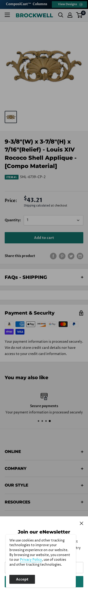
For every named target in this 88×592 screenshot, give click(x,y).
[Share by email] (80, 256)
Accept (22, 579)
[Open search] (60, 15)
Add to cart (44, 237)
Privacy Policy (31, 559)
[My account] (70, 15)
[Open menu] (7, 15)
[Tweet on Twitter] (71, 256)
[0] (79, 15)
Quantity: (13, 220)
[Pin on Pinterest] (62, 256)
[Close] (81, 523)
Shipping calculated (37, 206)
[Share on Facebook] (53, 256)
